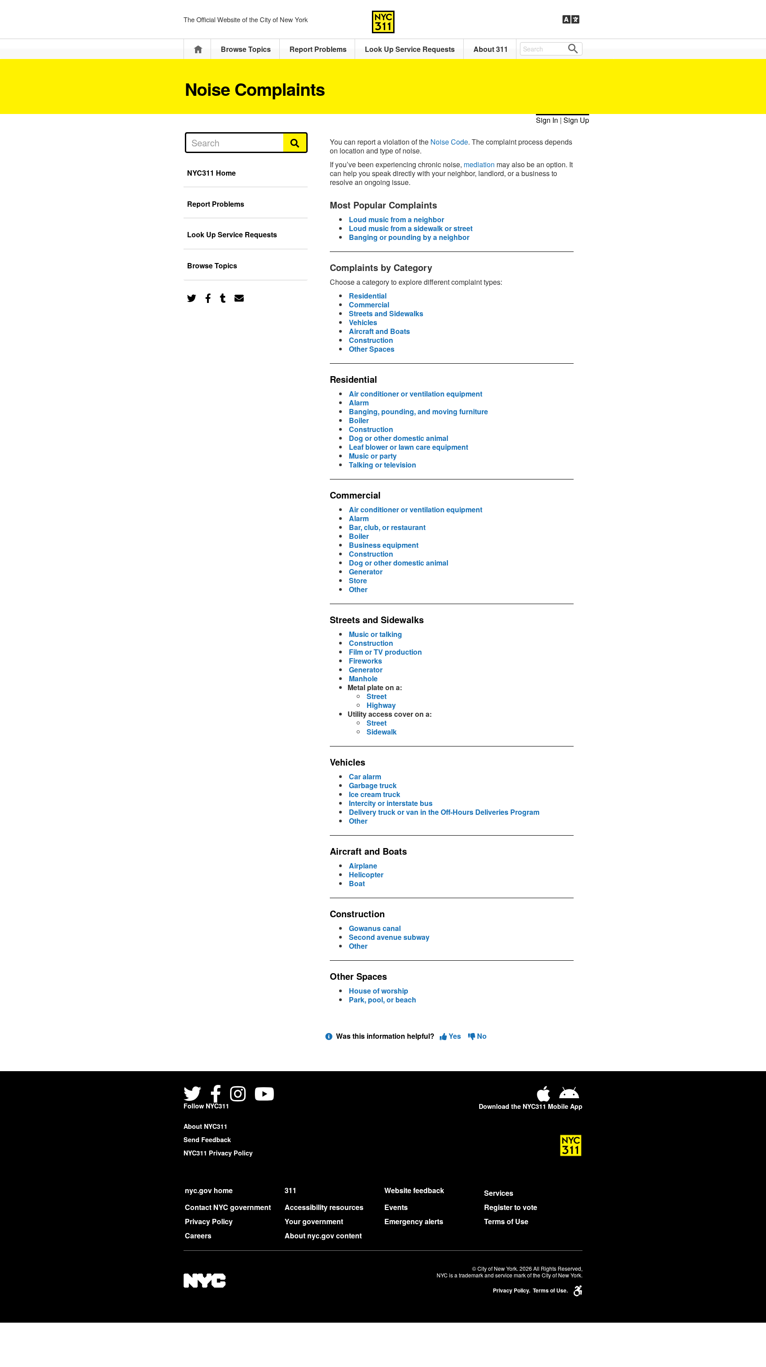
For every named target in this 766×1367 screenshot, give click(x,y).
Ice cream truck (374, 794)
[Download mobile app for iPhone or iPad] (545, 1097)
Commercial (369, 304)
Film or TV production (385, 652)
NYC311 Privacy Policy (218, 1152)
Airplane (363, 865)
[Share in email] (239, 297)
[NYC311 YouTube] (264, 1095)
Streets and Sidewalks (386, 313)
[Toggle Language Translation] (570, 19)
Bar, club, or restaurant (387, 527)
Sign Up (576, 120)
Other (358, 589)
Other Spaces (372, 349)
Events (396, 1207)
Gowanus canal (375, 928)
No (481, 1036)
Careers (198, 1235)
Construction (371, 340)
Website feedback (414, 1190)
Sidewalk (382, 732)
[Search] (295, 142)
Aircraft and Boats (379, 331)
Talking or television (382, 465)
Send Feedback (207, 1139)
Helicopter (366, 874)
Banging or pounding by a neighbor (409, 237)
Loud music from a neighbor (396, 219)
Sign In (547, 120)
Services (498, 1193)
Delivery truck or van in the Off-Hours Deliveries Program (444, 812)
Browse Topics (246, 49)
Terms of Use (506, 1221)
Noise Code (449, 142)
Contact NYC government (228, 1207)
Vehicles (363, 322)
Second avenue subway (389, 937)
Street (377, 696)
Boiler (359, 420)
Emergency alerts (413, 1221)
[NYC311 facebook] (216, 1095)
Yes (455, 1036)
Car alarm (365, 776)
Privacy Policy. (511, 1290)
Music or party (373, 456)
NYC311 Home (211, 173)
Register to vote (510, 1207)
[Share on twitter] (192, 297)
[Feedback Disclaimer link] (328, 1036)
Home (198, 49)
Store (358, 580)
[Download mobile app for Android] (568, 1097)
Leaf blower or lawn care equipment (408, 447)
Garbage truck (373, 785)
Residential (368, 296)
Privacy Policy (209, 1221)
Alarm (359, 402)
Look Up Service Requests (410, 49)
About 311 (490, 49)
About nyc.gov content (323, 1235)
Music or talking (375, 634)
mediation (479, 164)
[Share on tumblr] (222, 297)
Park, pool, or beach (382, 999)
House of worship (378, 991)
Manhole (363, 678)
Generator (366, 571)
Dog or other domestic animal (398, 438)
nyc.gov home (209, 1190)
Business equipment (383, 545)
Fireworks (365, 661)
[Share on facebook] (208, 297)
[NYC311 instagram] (238, 1095)
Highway (381, 705)
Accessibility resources (324, 1207)
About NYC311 (205, 1126)
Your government (314, 1221)
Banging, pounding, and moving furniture (418, 411)
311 (291, 1190)
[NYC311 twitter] (194, 1095)
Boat (357, 883)
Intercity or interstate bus (391, 803)
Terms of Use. (550, 1290)
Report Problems (318, 49)
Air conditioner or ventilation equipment (415, 394)
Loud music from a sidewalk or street (411, 228)
